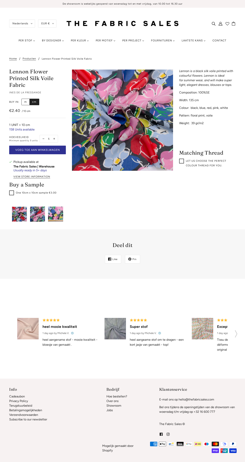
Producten (29, 58)
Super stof (139, 326)
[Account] (220, 23)
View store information (31, 176)
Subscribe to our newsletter (28, 419)
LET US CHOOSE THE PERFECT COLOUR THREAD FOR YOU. (206, 163)
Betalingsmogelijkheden (25, 410)
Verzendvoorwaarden (23, 415)
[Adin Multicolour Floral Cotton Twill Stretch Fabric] (202, 328)
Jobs (109, 410)
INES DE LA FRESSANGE (25, 92)
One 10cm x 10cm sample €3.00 (36, 192)
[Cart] (234, 23)
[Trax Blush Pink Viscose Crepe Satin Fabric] (28, 328)
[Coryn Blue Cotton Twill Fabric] (115, 328)
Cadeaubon (17, 396)
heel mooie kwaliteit (59, 326)
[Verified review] (72, 333)
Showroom (113, 405)
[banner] (122, 23)
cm (34, 101)
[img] (213, 23)
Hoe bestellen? (116, 396)
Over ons (112, 401)
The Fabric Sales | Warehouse (34, 166)
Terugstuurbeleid (20, 405)
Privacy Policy (18, 401)
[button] (236, 332)
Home (13, 58)
